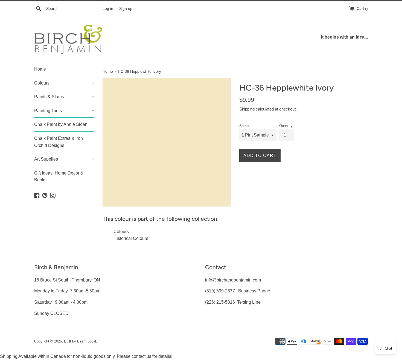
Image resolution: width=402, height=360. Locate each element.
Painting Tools (64, 110)
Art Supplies (64, 159)
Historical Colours (130, 238)
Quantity (286, 126)
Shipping (247, 109)
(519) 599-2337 (220, 291)
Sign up (125, 8)
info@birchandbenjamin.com (233, 280)
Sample (245, 126)
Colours (64, 83)
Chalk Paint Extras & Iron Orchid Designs (58, 142)
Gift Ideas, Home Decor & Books (58, 176)
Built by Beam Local (80, 341)
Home (40, 69)
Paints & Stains (64, 96)
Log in (108, 8)
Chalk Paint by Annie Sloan (61, 124)
